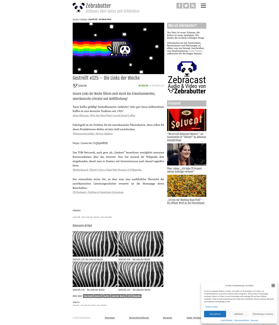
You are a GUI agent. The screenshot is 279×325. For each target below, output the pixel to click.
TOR (128, 296)
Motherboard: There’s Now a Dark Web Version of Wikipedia (107, 169)
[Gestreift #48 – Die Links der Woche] (95, 286)
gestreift (98, 296)
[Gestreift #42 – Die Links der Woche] (140, 286)
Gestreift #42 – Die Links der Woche (134, 289)
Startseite (76, 19)
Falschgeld (88, 296)
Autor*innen (195, 50)
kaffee (107, 296)
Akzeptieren (215, 314)
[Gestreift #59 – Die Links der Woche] (140, 255)
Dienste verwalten (211, 307)
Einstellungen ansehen (263, 314)
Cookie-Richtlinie (227, 320)
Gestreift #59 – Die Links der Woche (134, 259)
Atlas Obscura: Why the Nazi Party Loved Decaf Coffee (104, 115)
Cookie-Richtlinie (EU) (196, 318)
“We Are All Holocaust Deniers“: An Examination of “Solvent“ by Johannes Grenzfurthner (186, 137)
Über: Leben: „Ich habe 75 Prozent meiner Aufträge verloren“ (184, 170)
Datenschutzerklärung (241, 320)
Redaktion (82, 85)
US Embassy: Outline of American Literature (98, 192)
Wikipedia (136, 296)
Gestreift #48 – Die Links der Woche (89, 289)
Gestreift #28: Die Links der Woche (88, 259)
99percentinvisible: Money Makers (93, 133)
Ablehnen (238, 314)
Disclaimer (167, 318)
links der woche (118, 296)
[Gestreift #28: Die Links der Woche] (95, 255)
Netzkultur (84, 19)
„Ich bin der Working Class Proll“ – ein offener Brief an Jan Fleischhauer (186, 201)
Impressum (254, 320)
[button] (273, 285)
